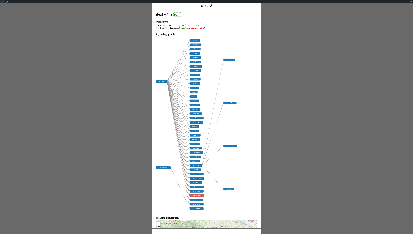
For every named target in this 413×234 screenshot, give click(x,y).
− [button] (159, 226)
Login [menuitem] (2, 2)
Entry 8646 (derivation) (170, 25)
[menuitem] (7, 1)
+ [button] (159, 223)
